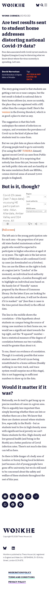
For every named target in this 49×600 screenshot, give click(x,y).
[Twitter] (37, 4)
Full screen (8, 229)
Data (29, 79)
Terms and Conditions (21, 577)
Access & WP (34, 74)
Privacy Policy (17, 582)
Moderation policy (19, 572)
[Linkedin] (12, 548)
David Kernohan (11, 71)
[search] (42, 4)
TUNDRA (27, 151)
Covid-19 (32, 77)
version (6, 112)
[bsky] (6, 548)
